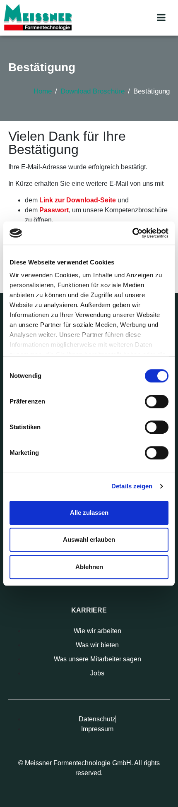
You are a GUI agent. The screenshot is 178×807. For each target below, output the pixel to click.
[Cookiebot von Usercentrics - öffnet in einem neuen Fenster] (132, 233)
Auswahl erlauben (89, 539)
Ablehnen (89, 566)
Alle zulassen (89, 512)
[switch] (156, 401)
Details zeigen (131, 486)
